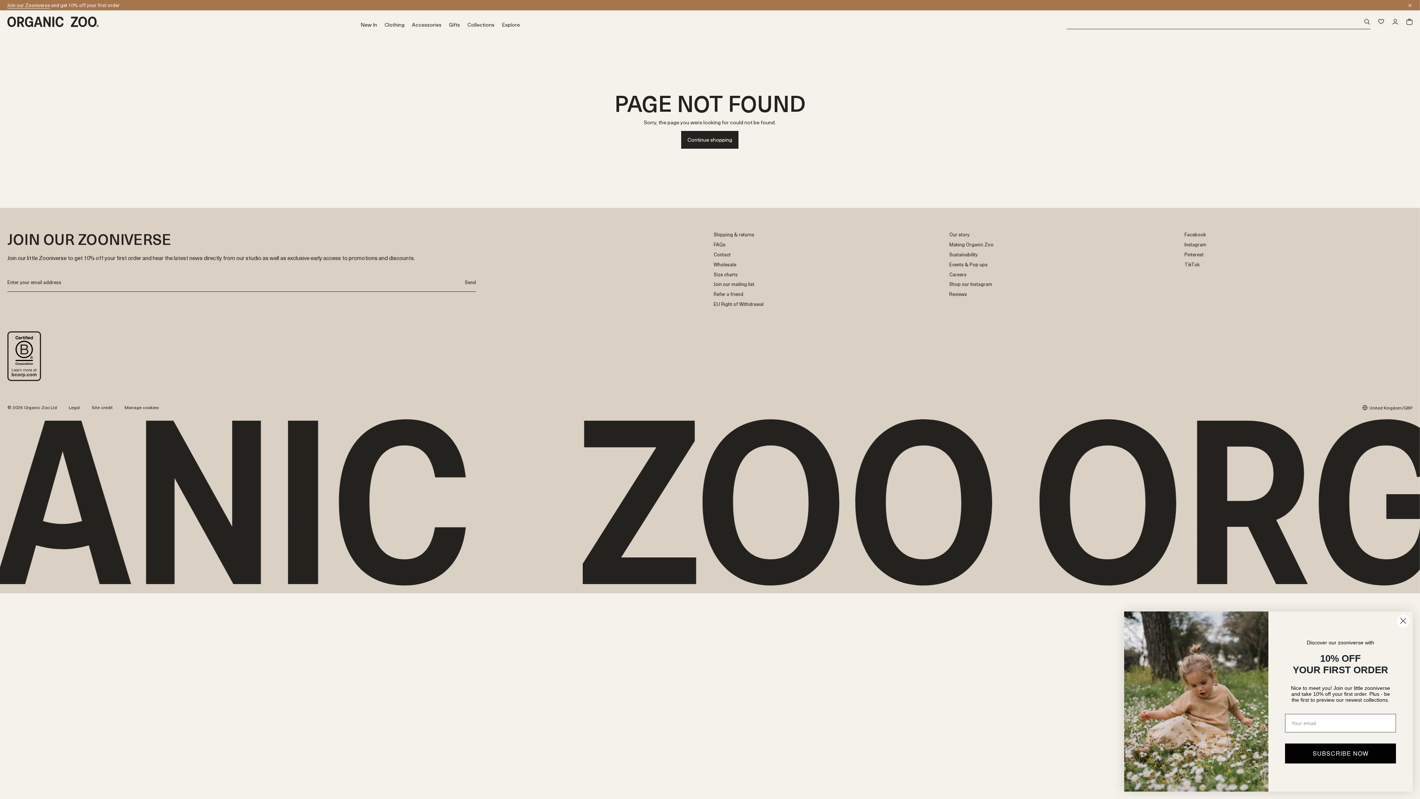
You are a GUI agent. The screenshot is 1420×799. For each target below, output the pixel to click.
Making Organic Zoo (971, 245)
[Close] (1410, 5)
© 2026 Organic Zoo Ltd (32, 408)
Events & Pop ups (968, 265)
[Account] (1395, 22)
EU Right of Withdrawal (739, 304)
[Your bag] (1409, 22)
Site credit (102, 407)
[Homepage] (184, 21)
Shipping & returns (734, 235)
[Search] (1218, 22)
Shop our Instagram (970, 284)
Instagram (1195, 245)
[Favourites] (1381, 22)
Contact (722, 255)
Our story (959, 235)
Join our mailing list (734, 284)
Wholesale (725, 265)
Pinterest (1194, 255)
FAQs (720, 245)
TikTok (1192, 265)
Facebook (1195, 235)
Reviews (958, 294)
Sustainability (963, 255)
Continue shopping (709, 140)
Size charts (726, 275)
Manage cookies (142, 407)
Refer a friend (728, 294)
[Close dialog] (1403, 620)
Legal (74, 407)
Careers (958, 275)
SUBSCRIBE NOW (1341, 753)
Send (470, 282)
